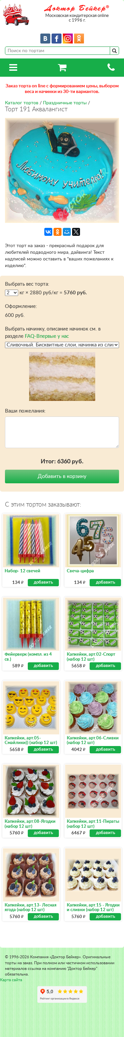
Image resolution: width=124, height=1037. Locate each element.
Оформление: (21, 306)
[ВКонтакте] (48, 232)
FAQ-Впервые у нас (47, 336)
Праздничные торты (65, 103)
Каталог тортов (21, 103)
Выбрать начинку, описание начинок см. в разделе (53, 332)
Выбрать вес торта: (27, 284)
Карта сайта (11, 980)
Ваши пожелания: (25, 411)
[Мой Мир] (67, 232)
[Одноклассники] (58, 232)
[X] (76, 232)
